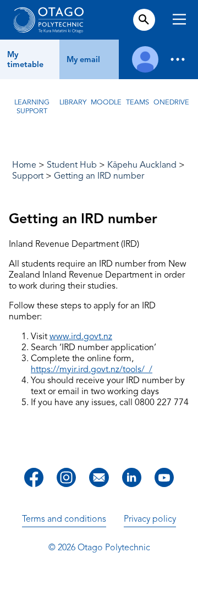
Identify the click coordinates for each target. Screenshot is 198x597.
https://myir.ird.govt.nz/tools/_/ (91, 369)
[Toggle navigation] (179, 20)
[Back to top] (186, 581)
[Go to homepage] (48, 20)
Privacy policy (150, 518)
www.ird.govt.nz (81, 336)
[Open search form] (143, 20)
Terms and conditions (64, 518)
